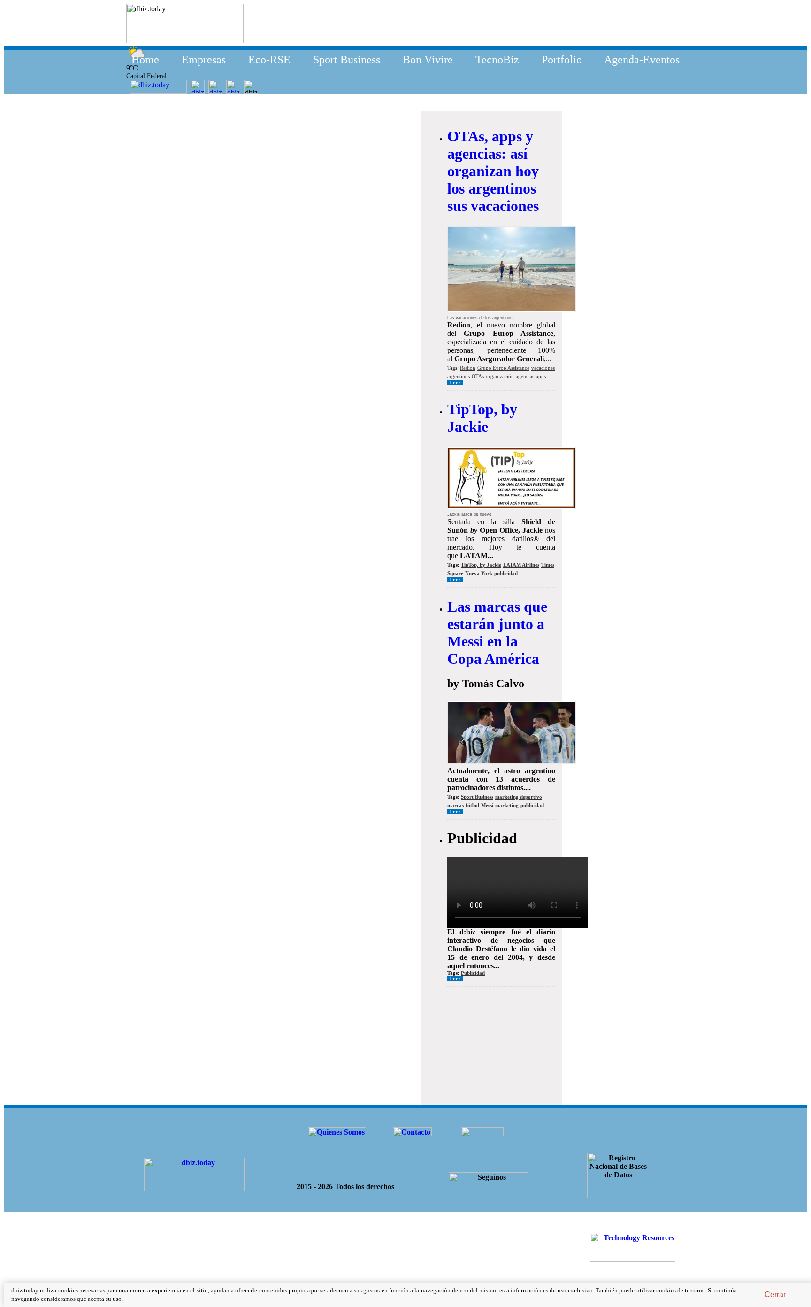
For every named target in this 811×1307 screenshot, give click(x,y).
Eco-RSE (269, 60)
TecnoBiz (497, 60)
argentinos (458, 376)
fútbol (472, 805)
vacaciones (543, 368)
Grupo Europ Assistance (503, 368)
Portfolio (562, 60)
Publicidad (473, 973)
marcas (455, 805)
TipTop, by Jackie (482, 418)
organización (500, 376)
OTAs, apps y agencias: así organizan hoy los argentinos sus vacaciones (493, 171)
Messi (487, 805)
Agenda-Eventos (642, 60)
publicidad (506, 573)
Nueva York (478, 573)
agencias (525, 376)
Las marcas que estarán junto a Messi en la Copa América (497, 632)
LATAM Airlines (521, 565)
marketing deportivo (518, 797)
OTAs (478, 376)
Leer (455, 382)
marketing (507, 805)
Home (145, 60)
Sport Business (346, 60)
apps (541, 376)
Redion (467, 368)
